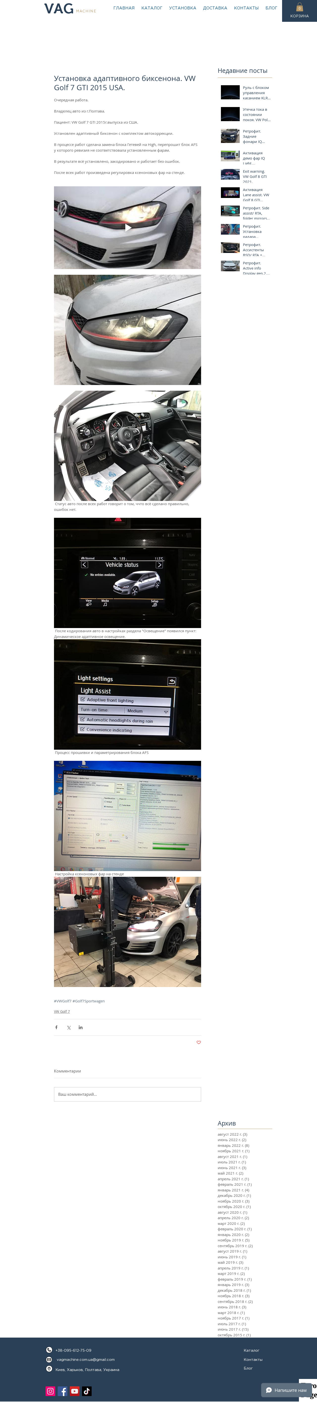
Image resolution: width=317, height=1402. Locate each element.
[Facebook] (62, 1391)
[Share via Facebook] (56, 1027)
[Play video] (127, 227)
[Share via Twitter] (68, 1027)
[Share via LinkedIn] (80, 1027)
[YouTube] (74, 1391)
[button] (299, 6)
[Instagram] (50, 1391)
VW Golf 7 (62, 1011)
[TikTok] (87, 1391)
